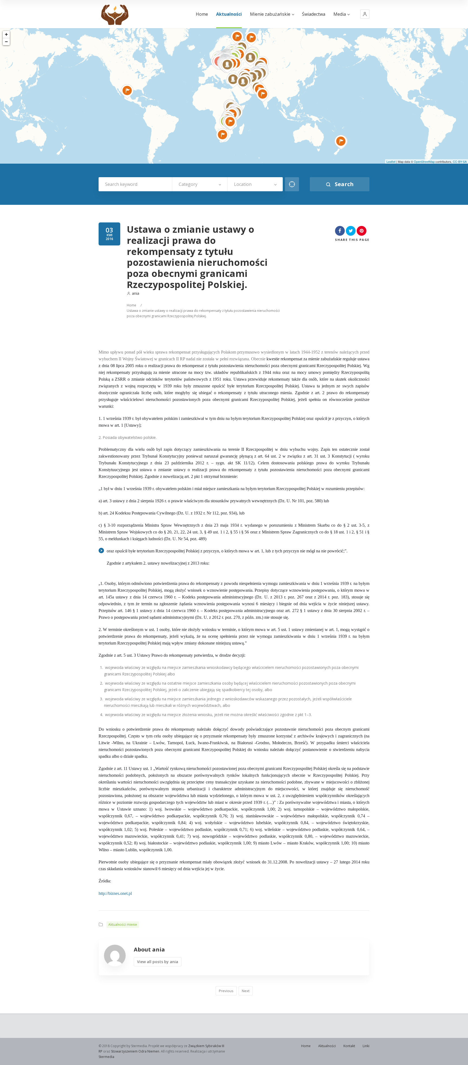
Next (245, 990)
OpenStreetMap (424, 161)
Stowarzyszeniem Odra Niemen (135, 1051)
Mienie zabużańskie (270, 14)
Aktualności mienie (122, 924)
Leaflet (390, 161)
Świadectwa (313, 14)
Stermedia (106, 1056)
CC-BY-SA (460, 161)
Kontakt (349, 1046)
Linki (366, 1046)
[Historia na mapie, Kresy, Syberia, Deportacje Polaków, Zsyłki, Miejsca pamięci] (115, 14)
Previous (226, 990)
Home (202, 14)
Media (339, 14)
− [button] (6, 41)
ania (135, 293)
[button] (364, 14)
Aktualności (229, 14)
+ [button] (6, 34)
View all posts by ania (157, 961)
